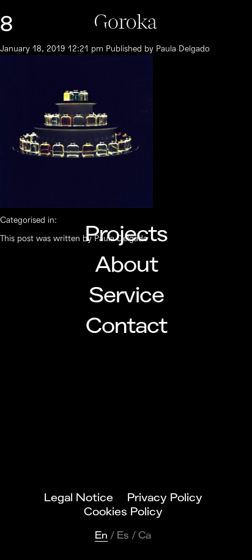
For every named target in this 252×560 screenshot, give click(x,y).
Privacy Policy (164, 497)
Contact (126, 326)
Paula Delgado (183, 48)
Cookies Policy (123, 511)
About (126, 265)
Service (126, 295)
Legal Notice (78, 497)
